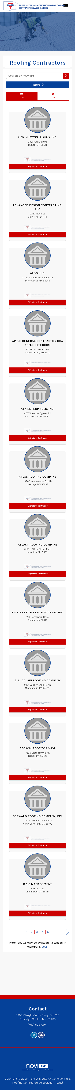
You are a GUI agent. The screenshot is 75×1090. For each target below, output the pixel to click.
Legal (59, 1082)
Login (45, 946)
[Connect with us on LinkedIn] (34, 1035)
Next (67, 932)
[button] (66, 76)
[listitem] (37, 139)
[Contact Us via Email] (41, 1035)
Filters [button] (36, 84)
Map (53, 97)
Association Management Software (37, 1070)
